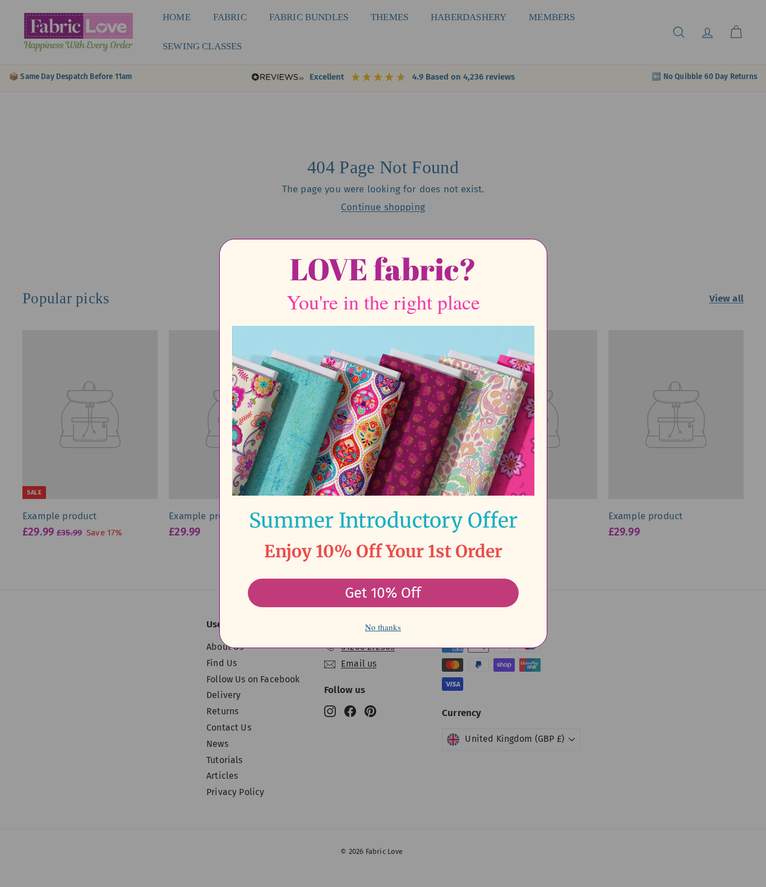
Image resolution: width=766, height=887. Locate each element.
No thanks (383, 626)
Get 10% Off (383, 593)
